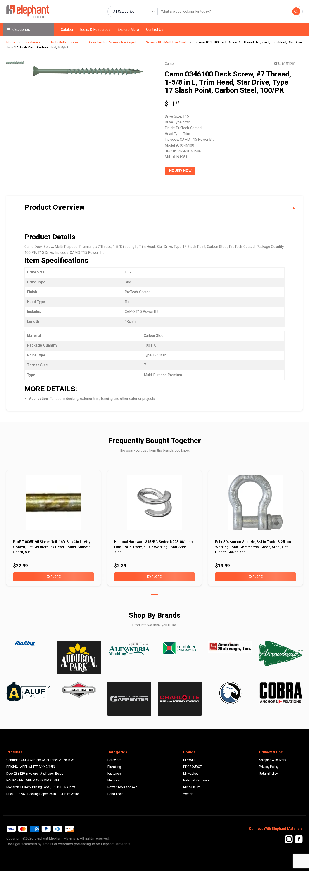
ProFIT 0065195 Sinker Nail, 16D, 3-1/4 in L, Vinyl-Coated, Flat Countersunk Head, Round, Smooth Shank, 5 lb (53, 547)
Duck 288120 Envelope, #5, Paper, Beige (34, 773)
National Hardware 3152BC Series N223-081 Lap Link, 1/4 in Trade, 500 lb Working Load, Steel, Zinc (153, 547)
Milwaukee (191, 773)
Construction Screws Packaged (112, 42)
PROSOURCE (192, 767)
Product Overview (54, 207)
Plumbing (114, 767)
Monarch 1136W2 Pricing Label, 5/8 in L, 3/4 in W (40, 787)
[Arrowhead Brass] (281, 653)
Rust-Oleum (191, 787)
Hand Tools (115, 794)
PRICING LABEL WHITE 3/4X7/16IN (30, 767)
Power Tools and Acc (122, 787)
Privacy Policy (268, 767)
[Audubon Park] (28, 691)
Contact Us (154, 29)
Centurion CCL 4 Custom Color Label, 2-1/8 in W (40, 760)
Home (10, 42)
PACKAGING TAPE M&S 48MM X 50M (32, 780)
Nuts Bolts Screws (65, 42)
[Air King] (28, 644)
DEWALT (189, 760)
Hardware (114, 760)
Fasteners (33, 42)
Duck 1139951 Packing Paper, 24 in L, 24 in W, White (42, 794)
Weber (188, 794)
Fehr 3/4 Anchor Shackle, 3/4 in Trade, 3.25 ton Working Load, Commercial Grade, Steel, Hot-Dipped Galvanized (253, 547)
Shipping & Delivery (272, 760)
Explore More (128, 29)
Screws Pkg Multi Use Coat (166, 42)
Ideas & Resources (95, 29)
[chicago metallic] (230, 693)
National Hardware (196, 780)
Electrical (113, 780)
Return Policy (268, 773)
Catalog (67, 29)
